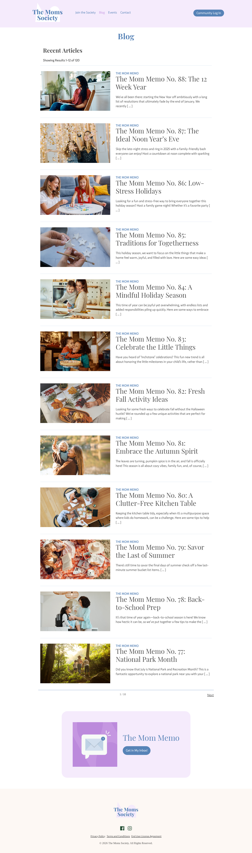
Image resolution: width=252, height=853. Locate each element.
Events (112, 12)
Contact (125, 12)
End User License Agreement (146, 836)
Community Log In (208, 13)
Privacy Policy (98, 836)
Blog (102, 12)
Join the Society (85, 12)
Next (210, 695)
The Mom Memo (127, 73)
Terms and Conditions (118, 836)
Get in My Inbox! (136, 750)
